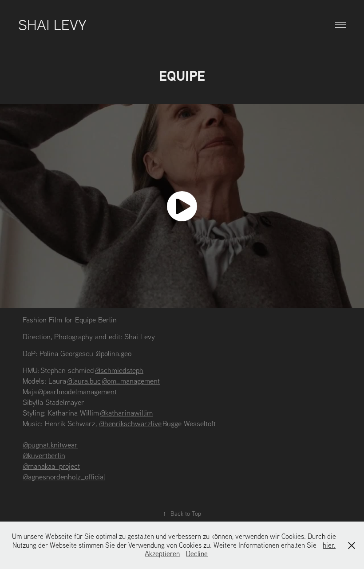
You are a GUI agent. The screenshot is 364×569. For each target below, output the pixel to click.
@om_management (131, 380)
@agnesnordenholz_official (64, 476)
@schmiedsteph (119, 370)
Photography (73, 336)
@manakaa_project (51, 466)
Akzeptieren (162, 553)
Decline (197, 553)
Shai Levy (52, 24)
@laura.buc (84, 380)
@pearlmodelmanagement (77, 391)
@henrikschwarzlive (130, 423)
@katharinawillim (126, 412)
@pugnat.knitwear (50, 444)
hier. (329, 545)
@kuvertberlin (44, 455)
